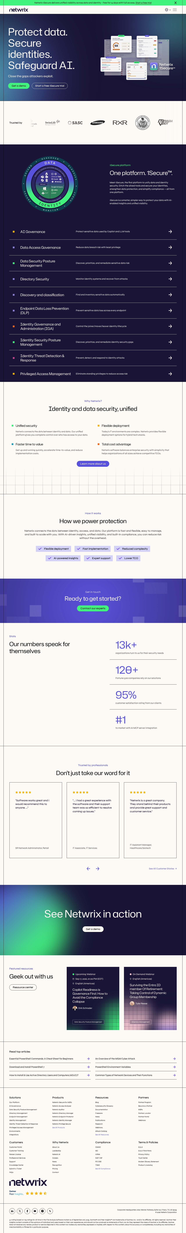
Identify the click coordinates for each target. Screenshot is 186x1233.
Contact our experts (93, 608)
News (97, 1117)
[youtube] (35, 1211)
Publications (100, 1120)
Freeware (98, 1113)
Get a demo (19, 85)
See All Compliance (102, 1169)
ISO (96, 1151)
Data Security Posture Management (23, 1110)
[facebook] (27, 1211)
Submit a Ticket (15, 1169)
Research (99, 1124)
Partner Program (144, 1102)
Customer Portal (15, 1147)
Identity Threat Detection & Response (23, 1124)
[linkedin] (12, 1211)
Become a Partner (145, 1106)
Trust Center (143, 1158)
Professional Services (17, 1158)
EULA (140, 1147)
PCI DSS (98, 1162)
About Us (55, 1147)
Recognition (57, 1165)
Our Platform (14, 1102)
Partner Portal (143, 1117)
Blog (97, 1102)
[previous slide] (88, 869)
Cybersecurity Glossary (104, 1106)
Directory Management (18, 1113)
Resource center (23, 987)
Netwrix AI (56, 1154)
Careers (55, 1158)
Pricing (55, 1169)
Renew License (15, 1154)
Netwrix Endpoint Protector (63, 1117)
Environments (14, 1131)
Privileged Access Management (21, 1128)
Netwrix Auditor (58, 1110)
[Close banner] (175, 3)
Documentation (101, 1110)
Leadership (56, 1151)
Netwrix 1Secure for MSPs (62, 1102)
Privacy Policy (143, 1154)
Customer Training (16, 1151)
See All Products (58, 1128)
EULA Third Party (144, 1151)
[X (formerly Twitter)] (20, 1211)
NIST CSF (98, 1158)
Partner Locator (144, 1113)
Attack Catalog (101, 1131)
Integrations (13, 1135)
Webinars (99, 1128)
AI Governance (15, 1106)
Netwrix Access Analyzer (61, 1106)
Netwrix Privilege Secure (61, 1124)
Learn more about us (93, 463)
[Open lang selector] (168, 9)
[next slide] (98, 869)
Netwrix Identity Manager (62, 1120)
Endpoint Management (18, 1117)
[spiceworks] (50, 1211)
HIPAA (97, 1154)
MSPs (140, 1110)
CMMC (98, 1147)
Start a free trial (144, 2)
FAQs (11, 1172)
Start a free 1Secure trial (49, 85)
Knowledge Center (16, 1165)
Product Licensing (145, 1165)
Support (12, 1162)
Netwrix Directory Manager (62, 1113)
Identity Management (17, 1120)
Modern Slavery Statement (148, 1162)
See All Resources (102, 1135)
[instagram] (42, 1211)
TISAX (97, 1165)
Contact (55, 1172)
